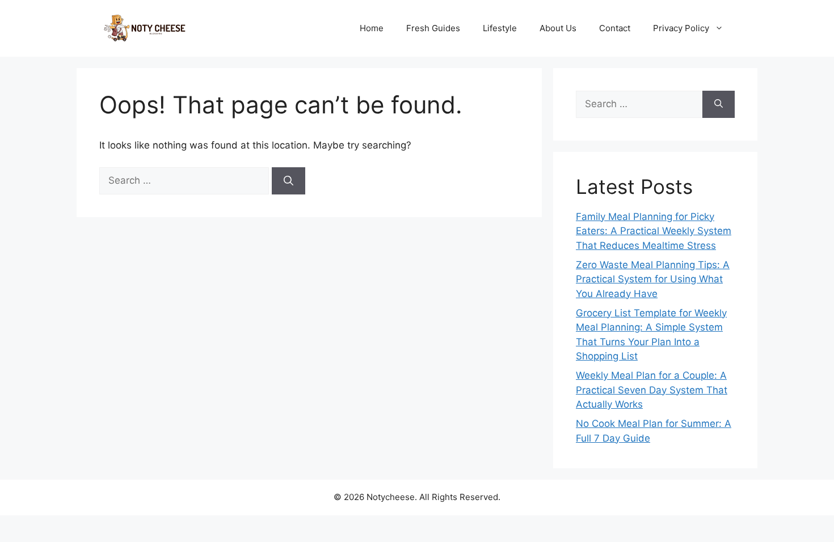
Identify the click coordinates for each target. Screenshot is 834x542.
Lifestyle (500, 28)
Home (372, 28)
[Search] (288, 180)
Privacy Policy (681, 28)
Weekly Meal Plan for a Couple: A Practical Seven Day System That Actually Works (651, 390)
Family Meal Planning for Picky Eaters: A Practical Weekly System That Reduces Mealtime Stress (653, 231)
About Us (558, 28)
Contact (614, 28)
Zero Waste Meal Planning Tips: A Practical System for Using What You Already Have (653, 279)
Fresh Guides (433, 28)
